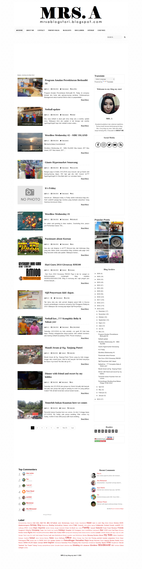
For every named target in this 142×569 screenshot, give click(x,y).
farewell (93, 528)
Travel (57, 144)
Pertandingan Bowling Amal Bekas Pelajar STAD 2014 (109, 382)
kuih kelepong (74, 532)
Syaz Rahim (101, 488)
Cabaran (65, 525)
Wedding (76, 545)
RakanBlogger (69, 540)
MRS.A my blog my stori (69, 555)
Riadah (117, 540)
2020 (99, 291)
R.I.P (62, 540)
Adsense (29, 523)
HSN (73, 530)
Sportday (98, 542)
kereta (25, 532)
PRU (49, 540)
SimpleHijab (84, 542)
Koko (55, 532)
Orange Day (80, 538)
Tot (27, 479)
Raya (87, 540)
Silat (79, 542)
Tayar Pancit (113, 248)
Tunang (39, 545)
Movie (101, 535)
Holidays (53, 144)
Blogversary (45, 525)
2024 (99, 279)
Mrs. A (47, 89)
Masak (65, 535)
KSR (63, 532)
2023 (99, 282)
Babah (89, 523)
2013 (99, 399)
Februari (102, 392)
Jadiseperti (96, 530)
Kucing (67, 532)
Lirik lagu (112, 532)
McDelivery (79, 535)
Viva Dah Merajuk (99, 262)
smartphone (92, 542)
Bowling (51, 525)
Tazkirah (21, 545)
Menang (90, 535)
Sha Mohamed (31, 509)
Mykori (115, 535)
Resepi (91, 540)
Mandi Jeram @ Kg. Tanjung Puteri (109, 369)
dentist (48, 528)
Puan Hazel (30, 491)
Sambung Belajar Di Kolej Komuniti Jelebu (101, 233)
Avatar (77, 523)
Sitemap (91, 30)
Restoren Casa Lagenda (101, 540)
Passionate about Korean (106, 355)
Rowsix (21, 542)
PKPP (45, 540)
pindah (32, 540)
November (102, 314)
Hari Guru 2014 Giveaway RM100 (109, 358)
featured (99, 528)
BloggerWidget (47, 514)
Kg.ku (30, 532)
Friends (120, 528)
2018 (99, 297)
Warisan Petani (102, 502)
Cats (75, 525)
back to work (97, 523)
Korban (59, 532)
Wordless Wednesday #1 (106, 352)
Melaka (85, 535)
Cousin (112, 525)
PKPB (41, 540)
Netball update (103, 339)
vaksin (52, 545)
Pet (28, 540)
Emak (67, 528)
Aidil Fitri (43, 523)
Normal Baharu (44, 538)
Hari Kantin (47, 530)
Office (75, 89)
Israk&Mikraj (88, 530)
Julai (100, 326)
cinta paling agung (89, 525)
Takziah (121, 542)
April (100, 387)
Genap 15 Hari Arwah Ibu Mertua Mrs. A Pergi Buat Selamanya (116, 260)
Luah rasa (51, 535)
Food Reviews (112, 528)
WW (112, 545)
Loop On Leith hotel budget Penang (37, 535)
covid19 (117, 525)
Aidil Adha (36, 523)
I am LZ (28, 485)
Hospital (68, 530)
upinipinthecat (46, 545)
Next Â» (65, 428)
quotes (53, 540)
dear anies (30, 473)
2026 (99, 273)
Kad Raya (115, 530)
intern (83, 530)
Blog (39, 525)
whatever (86, 545)
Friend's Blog (53, 30)
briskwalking (58, 525)
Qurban (58, 540)
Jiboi (73, 353)
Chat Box (101, 30)
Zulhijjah (21, 547)
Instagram (78, 530)
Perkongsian (22, 540)
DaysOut (41, 528)
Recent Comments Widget (117, 508)
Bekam (111, 523)
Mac (100, 390)
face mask (79, 528)
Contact (41, 30)
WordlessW (62, 144)
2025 (99, 276)
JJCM (105, 530)
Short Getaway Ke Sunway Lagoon (116, 233)
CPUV (26, 528)
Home (20, 30)
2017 (99, 300)
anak (59, 523)
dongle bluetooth (60, 528)
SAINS (25, 542)
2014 (99, 309)
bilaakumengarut (24, 525)
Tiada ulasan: (65, 89)
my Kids (76, 167)
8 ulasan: (64, 270)
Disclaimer (79, 30)
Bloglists (67, 30)
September (102, 320)
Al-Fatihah (53, 523)
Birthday (33, 525)
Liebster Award (105, 532)
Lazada (97, 532)
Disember (102, 311)
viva (71, 545)
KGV (34, 532)
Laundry (92, 532)
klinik (51, 532)
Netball (73, 114)
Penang (94, 538)
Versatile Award (59, 545)
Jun (100, 329)
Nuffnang (61, 538)
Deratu (52, 528)
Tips (26, 545)
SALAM (30, 542)
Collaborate (99, 525)
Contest (106, 525)
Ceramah (80, 525)
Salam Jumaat (38, 542)
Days (35, 528)
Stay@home (114, 542)
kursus (88, 532)
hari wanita (54, 530)
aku (72, 89)
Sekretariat (58, 542)
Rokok (121, 540)
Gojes (42, 530)
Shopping (75, 542)
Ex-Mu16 (72, 528)
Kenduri (21, 532)
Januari (101, 395)
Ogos (101, 323)
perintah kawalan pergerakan (106, 538)
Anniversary (66, 523)
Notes (51, 538)
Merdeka (96, 535)
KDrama (121, 530)
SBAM (45, 542)
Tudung (34, 545)
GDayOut (48, 144)
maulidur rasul (71, 535)
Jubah (110, 530)
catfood (71, 525)
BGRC (121, 523)
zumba (26, 547)
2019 (99, 294)
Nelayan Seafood (24, 538)
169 (58, 428)
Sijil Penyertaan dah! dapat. (107, 361)
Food (104, 528)
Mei (100, 331)
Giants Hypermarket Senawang (108, 346)
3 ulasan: (63, 353)
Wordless (93, 545)
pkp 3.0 (36, 540)
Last (72, 428)
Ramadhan (80, 540)
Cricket (31, 528)
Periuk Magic (119, 538)
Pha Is (99, 473)
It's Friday (101, 349)
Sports (104, 542)
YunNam (116, 545)
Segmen (51, 542)
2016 (99, 303)
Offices (74, 538)
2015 (99, 305)
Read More (85, 100)
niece (37, 538)
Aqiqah (72, 523)
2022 (99, 285)
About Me (30, 30)
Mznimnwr (29, 503)
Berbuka (116, 523)
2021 (99, 288)
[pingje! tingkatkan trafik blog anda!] (100, 441)
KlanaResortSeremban (42, 532)
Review (112, 540)
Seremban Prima (66, 542)
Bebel (107, 523)
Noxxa (56, 538)
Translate (110, 82)
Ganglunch (22, 530)
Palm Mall (88, 538)
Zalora (121, 545)
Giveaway (72, 270)
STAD (108, 542)
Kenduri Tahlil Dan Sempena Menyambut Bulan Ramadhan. (100, 246)
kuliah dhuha (82, 532)
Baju (103, 523)
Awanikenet (82, 523)
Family (70, 353)
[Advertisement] (71, 58)
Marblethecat (58, 535)
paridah (29, 497)
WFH (81, 545)
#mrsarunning (22, 523)
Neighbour (120, 535)
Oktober (101, 317)
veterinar (66, 545)
